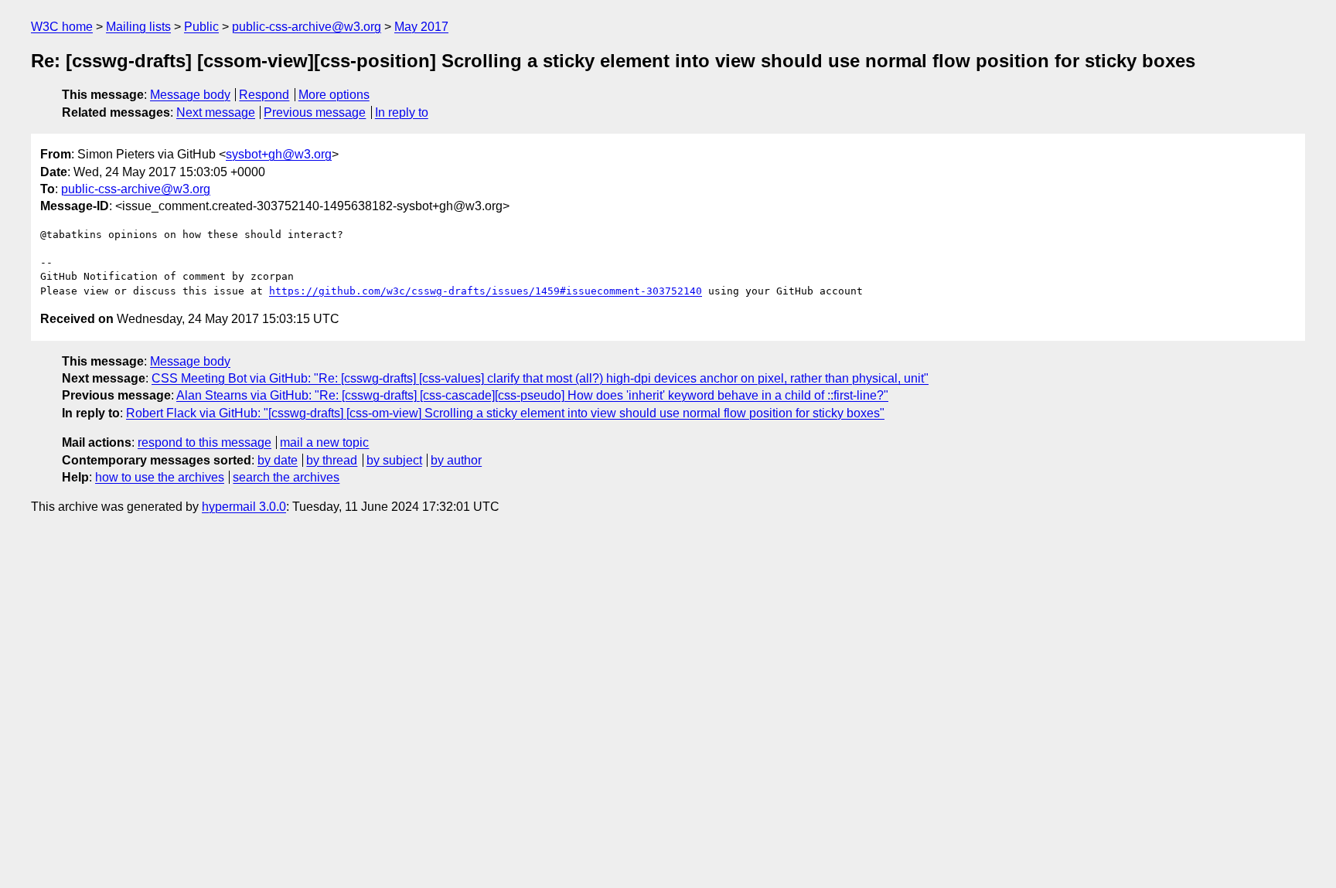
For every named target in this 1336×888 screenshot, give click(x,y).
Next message (215, 112)
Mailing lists (138, 26)
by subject (394, 460)
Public (201, 26)
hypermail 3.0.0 (244, 506)
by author (456, 460)
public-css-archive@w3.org (306, 26)
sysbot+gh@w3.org (279, 154)
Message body (190, 94)
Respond (264, 94)
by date (277, 460)
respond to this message (204, 442)
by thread (331, 460)
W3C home (62, 26)
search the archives (286, 477)
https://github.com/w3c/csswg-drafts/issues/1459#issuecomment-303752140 (485, 291)
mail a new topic (324, 442)
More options (334, 94)
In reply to (401, 112)
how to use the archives (159, 477)
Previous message (315, 112)
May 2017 (421, 26)
